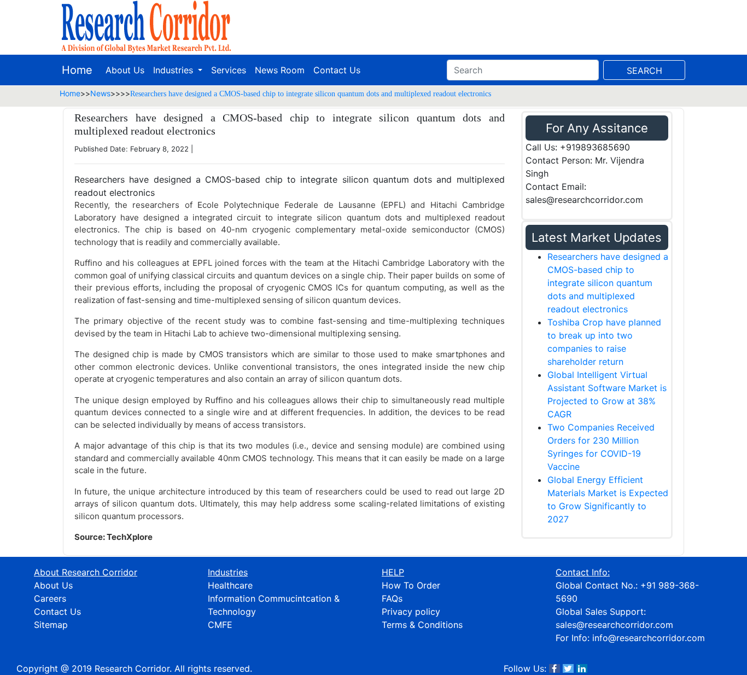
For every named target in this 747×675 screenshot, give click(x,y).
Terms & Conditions (422, 624)
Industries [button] (174, 70)
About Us (125, 70)
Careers (50, 598)
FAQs (392, 598)
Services (228, 70)
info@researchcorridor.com (648, 637)
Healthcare (230, 585)
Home (77, 70)
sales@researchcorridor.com (614, 624)
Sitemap (51, 624)
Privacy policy (411, 611)
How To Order (411, 585)
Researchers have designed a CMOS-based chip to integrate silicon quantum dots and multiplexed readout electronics (607, 283)
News (100, 93)
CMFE (220, 624)
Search (644, 70)
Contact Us (336, 70)
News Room (280, 70)
